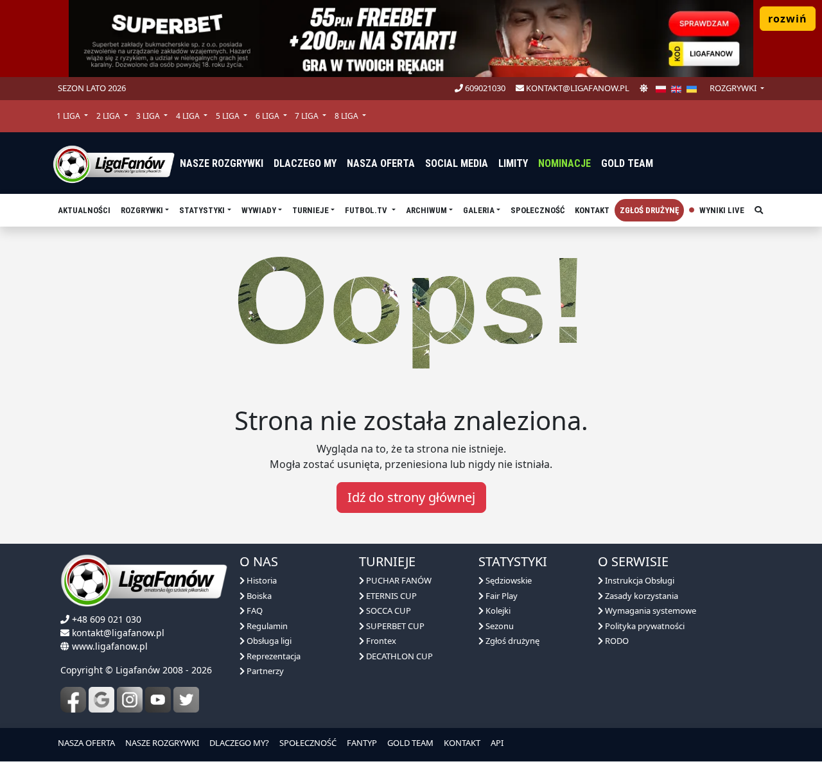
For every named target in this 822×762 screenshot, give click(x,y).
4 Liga (189, 115)
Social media (456, 163)
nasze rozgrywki (221, 163)
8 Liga (347, 115)
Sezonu (499, 626)
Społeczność (537, 210)
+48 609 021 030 (106, 619)
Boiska (258, 596)
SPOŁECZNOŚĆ (308, 743)
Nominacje (564, 163)
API (497, 743)
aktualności (84, 210)
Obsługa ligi (268, 640)
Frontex (380, 640)
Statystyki (202, 210)
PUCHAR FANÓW (398, 580)
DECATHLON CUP (398, 656)
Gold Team (627, 163)
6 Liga (268, 115)
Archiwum (426, 210)
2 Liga (109, 115)
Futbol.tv (367, 210)
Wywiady (258, 210)
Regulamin (266, 626)
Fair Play (501, 596)
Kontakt (592, 210)
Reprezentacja (273, 656)
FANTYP (362, 743)
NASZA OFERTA (86, 743)
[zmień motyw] (643, 88)
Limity (513, 163)
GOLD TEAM (410, 743)
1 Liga (69, 115)
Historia (261, 580)
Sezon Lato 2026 (92, 88)
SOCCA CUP (387, 610)
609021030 (484, 88)
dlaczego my (305, 163)
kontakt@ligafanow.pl (576, 88)
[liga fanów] (114, 163)
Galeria (478, 210)
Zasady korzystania (640, 596)
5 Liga (228, 115)
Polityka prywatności (644, 626)
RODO (616, 640)
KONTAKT (462, 743)
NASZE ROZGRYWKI (162, 743)
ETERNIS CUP (390, 596)
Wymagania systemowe (649, 610)
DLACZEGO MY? (239, 743)
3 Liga (149, 115)
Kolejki (497, 610)
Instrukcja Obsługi (638, 580)
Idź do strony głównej (411, 497)
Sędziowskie (508, 580)
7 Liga (307, 115)
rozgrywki (734, 88)
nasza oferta (381, 163)
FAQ (254, 610)
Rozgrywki (142, 210)
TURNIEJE (310, 210)
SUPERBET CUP (394, 626)
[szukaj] (758, 210)
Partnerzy (264, 671)
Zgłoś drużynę (649, 210)
